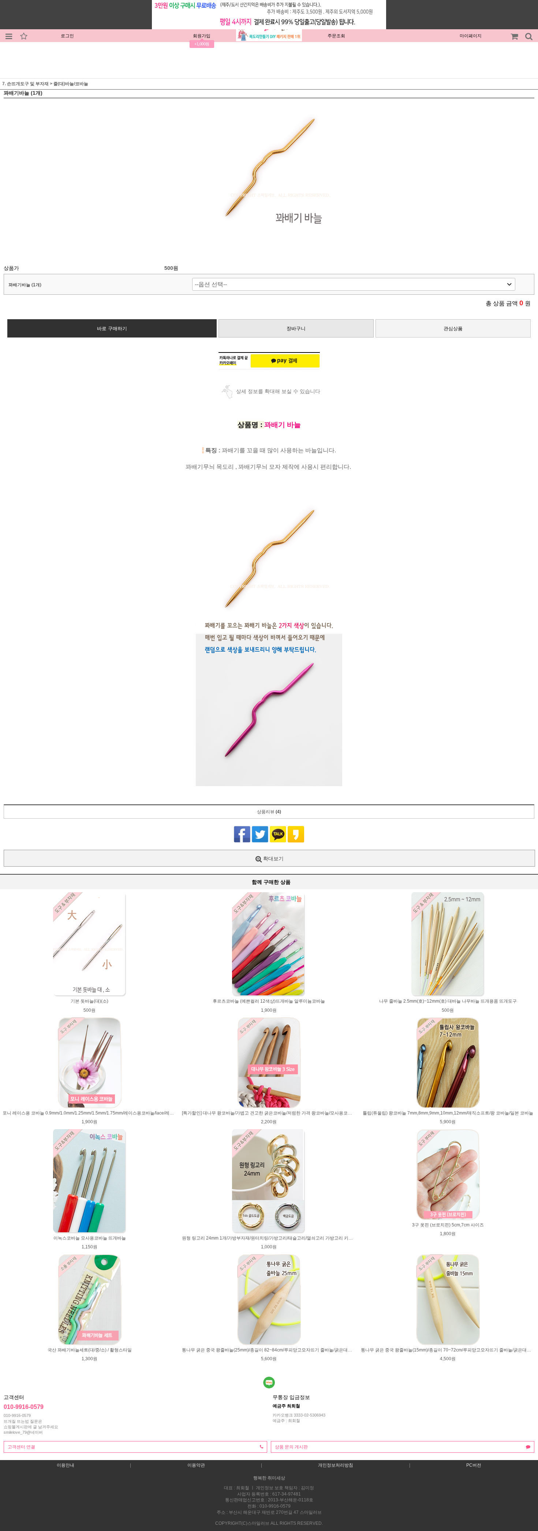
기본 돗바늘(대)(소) (89, 1001)
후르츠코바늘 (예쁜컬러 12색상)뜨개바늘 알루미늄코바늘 (269, 1001)
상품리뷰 (269, 811)
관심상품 (453, 328)
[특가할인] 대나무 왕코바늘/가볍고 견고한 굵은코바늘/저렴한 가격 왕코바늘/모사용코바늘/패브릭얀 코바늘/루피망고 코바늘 (302, 1113)
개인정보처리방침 (335, 1465)
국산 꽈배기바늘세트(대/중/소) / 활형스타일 (90, 1350)
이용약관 (196, 1465)
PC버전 (473, 1465)
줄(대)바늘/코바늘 (70, 83)
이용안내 (65, 1465)
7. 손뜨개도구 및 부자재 (25, 83)
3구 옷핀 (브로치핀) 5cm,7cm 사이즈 (448, 1225)
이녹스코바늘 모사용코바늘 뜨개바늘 (89, 1238)
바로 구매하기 (112, 328)
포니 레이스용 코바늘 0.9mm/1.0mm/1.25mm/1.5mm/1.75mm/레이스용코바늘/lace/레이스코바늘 (97, 1113)
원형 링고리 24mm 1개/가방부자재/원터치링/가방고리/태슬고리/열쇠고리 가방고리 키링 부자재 (274, 1238)
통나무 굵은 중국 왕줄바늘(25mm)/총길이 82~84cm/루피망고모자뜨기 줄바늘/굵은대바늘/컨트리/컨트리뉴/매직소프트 (297, 1350)
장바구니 (296, 328)
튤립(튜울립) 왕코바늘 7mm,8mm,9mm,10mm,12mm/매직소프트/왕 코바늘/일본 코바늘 (448, 1113)
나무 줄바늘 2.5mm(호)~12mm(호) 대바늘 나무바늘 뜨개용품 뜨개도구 (448, 1001)
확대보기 (273, 858)
